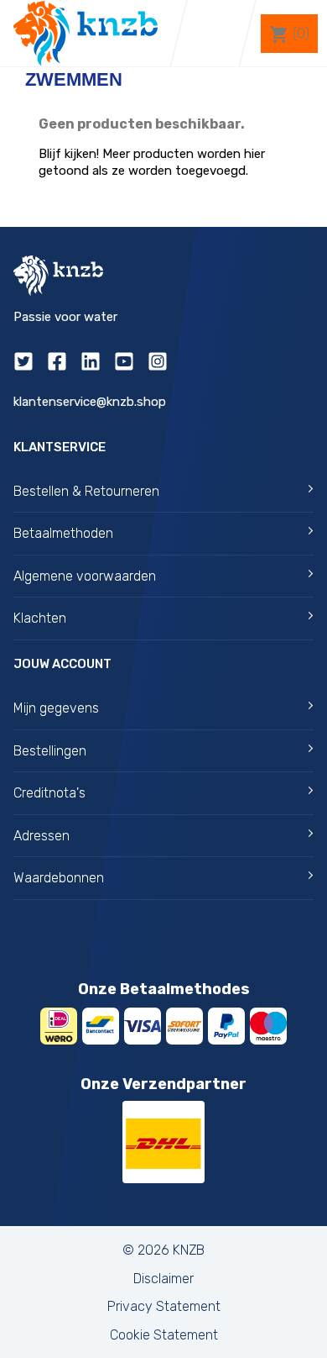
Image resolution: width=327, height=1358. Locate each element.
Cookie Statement (164, 1335)
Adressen (41, 836)
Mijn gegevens (56, 708)
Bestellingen (49, 751)
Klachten (39, 618)
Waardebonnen (58, 878)
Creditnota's (49, 793)
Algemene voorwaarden (84, 576)
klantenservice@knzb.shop (89, 401)
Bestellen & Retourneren (86, 491)
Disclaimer (163, 1279)
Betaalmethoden (63, 533)
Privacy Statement (164, 1306)
